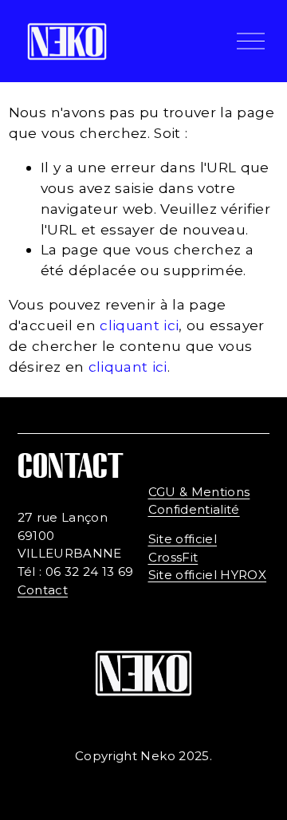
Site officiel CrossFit (182, 548)
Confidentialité (194, 509)
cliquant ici (139, 325)
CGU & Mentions (199, 491)
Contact (43, 589)
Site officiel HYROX (207, 574)
